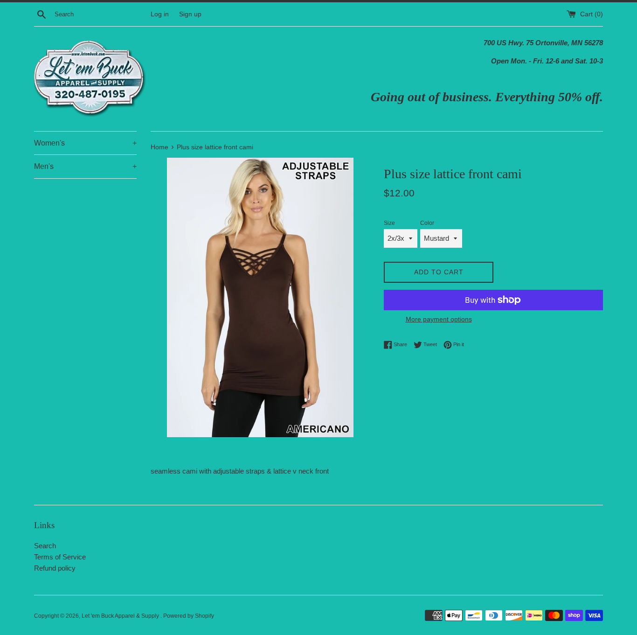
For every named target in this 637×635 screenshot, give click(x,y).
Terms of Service (60, 557)
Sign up (190, 14)
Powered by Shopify (188, 616)
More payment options (439, 319)
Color (427, 223)
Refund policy (55, 568)
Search (45, 546)
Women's (85, 143)
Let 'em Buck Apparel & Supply (121, 616)
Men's (85, 166)
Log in (160, 14)
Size (389, 223)
